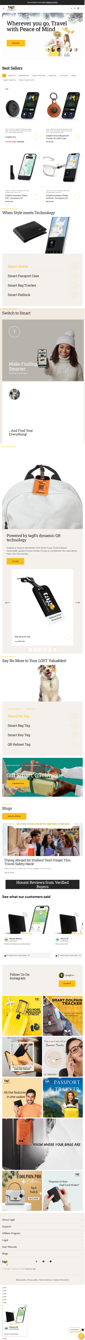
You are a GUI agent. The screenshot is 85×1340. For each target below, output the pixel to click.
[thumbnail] (45, 56)
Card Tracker (64, 82)
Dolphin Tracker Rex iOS (26, 86)
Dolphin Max (52, 82)
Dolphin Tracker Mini (39, 82)
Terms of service (44, 1280)
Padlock (73, 82)
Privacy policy (32, 1280)
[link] (21, 111)
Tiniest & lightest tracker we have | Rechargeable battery (17, 196)
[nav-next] (81, 931)
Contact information (60, 1280)
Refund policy (20, 1280)
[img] (26, 937)
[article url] (41, 842)
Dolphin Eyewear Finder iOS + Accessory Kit (16, 201)
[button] (3, 8)
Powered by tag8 (30, 1269)
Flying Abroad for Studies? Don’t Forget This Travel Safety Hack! (37, 865)
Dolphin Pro (11, 82)
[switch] (68, 8)
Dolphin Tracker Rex (9, 86)
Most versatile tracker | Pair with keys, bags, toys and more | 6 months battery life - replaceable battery (18, 136)
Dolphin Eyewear (24, 82)
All (4, 82)
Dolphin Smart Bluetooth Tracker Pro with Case (56, 143)
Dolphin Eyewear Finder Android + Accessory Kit (56, 201)
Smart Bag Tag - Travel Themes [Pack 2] (31, 641)
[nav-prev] (2, 931)
